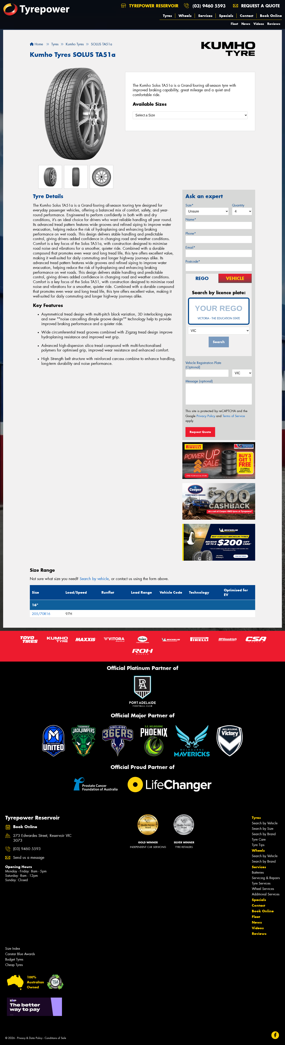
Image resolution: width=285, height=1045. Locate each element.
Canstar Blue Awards (20, 954)
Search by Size (262, 828)
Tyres (167, 15)
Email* (190, 247)
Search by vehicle (94, 578)
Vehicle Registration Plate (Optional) (203, 365)
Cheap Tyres (14, 965)
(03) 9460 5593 (209, 5)
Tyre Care (259, 839)
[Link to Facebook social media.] (275, 1035)
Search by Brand (264, 834)
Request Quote (200, 432)
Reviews (273, 24)
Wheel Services (263, 889)
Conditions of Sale (55, 1038)
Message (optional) (199, 381)
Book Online (271, 15)
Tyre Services (261, 883)
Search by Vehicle (264, 823)
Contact (246, 15)
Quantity (238, 205)
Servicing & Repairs (266, 878)
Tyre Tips (258, 845)
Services (205, 15)
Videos (258, 24)
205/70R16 (41, 614)
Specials (226, 15)
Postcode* (192, 261)
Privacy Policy (206, 416)
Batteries (258, 872)
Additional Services (265, 894)
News (245, 24)
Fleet (234, 24)
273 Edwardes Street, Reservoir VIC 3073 (42, 838)
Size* (189, 205)
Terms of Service (234, 416)
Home (38, 44)
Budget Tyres (14, 959)
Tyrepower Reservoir (153, 5)
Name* (190, 219)
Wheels (185, 15)
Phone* (190, 233)
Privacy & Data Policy (29, 1038)
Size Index (12, 948)
